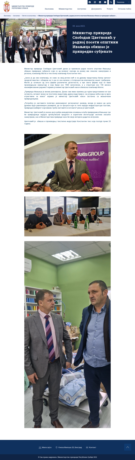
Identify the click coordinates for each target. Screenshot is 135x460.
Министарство (65, 9)
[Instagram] (95, 2)
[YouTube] (105, 2)
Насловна (49, 9)
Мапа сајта (46, 447)
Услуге (110, 9)
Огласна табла (124, 9)
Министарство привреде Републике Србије (23, 7)
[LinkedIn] (100, 2)
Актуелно (81, 9)
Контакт (92, 447)
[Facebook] (90, 2)
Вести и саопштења (29, 16)
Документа (96, 9)
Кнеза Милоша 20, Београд (70, 447)
